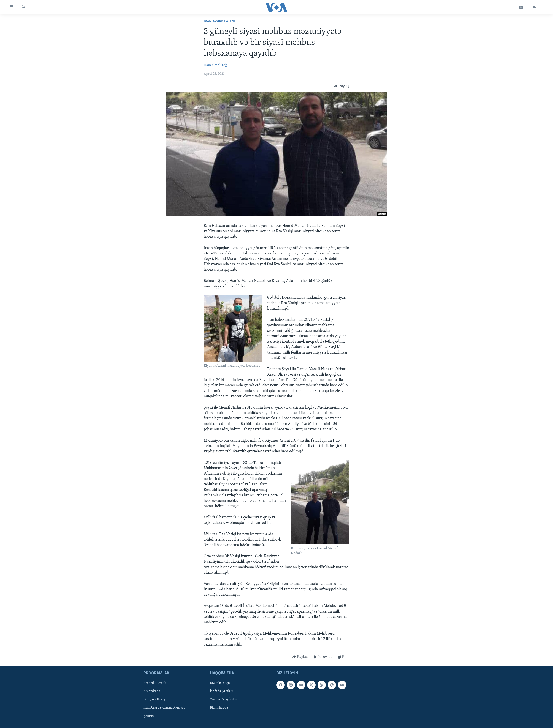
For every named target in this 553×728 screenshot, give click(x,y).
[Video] (534, 7)
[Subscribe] (342, 685)
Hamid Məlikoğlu (217, 65)
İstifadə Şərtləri (221, 691)
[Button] (341, 86)
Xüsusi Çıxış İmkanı (225, 699)
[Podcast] (332, 685)
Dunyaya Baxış (154, 699)
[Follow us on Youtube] (301, 685)
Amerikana (151, 691)
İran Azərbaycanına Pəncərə (164, 708)
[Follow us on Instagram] (291, 685)
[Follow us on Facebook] (280, 685)
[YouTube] (521, 7)
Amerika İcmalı (154, 683)
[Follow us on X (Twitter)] (311, 685)
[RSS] (322, 685)
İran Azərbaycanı (219, 22)
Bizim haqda (219, 708)
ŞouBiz (148, 716)
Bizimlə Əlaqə (220, 683)
